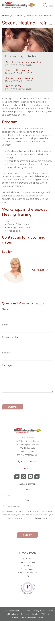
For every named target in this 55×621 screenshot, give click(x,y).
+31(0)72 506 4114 (29, 461)
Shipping (27, 565)
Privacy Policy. (41, 518)
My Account (28, 558)
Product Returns (27, 569)
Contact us (27, 469)
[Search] (46, 14)
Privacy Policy (38, 611)
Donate (35, 614)
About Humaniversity (11, 611)
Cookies (26, 611)
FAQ (27, 576)
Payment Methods (27, 562)
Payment (25, 614)
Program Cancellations (27, 572)
